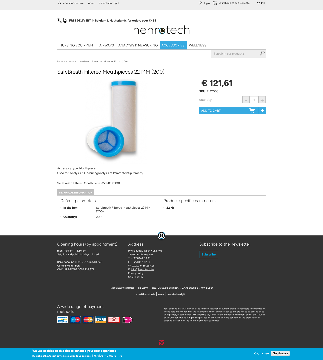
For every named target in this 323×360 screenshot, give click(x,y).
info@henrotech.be (142, 269)
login (207, 3)
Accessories (173, 45)
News (91, 3)
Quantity (205, 100)
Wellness (197, 45)
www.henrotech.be (143, 265)
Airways (106, 45)
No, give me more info (107, 355)
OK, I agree (261, 353)
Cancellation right (109, 3)
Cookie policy (135, 277)
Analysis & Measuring (138, 45)
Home (60, 61)
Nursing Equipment (77, 45)
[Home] (161, 35)
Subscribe (209, 254)
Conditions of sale (73, 3)
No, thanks (280, 353)
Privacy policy (136, 273)
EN (263, 3)
